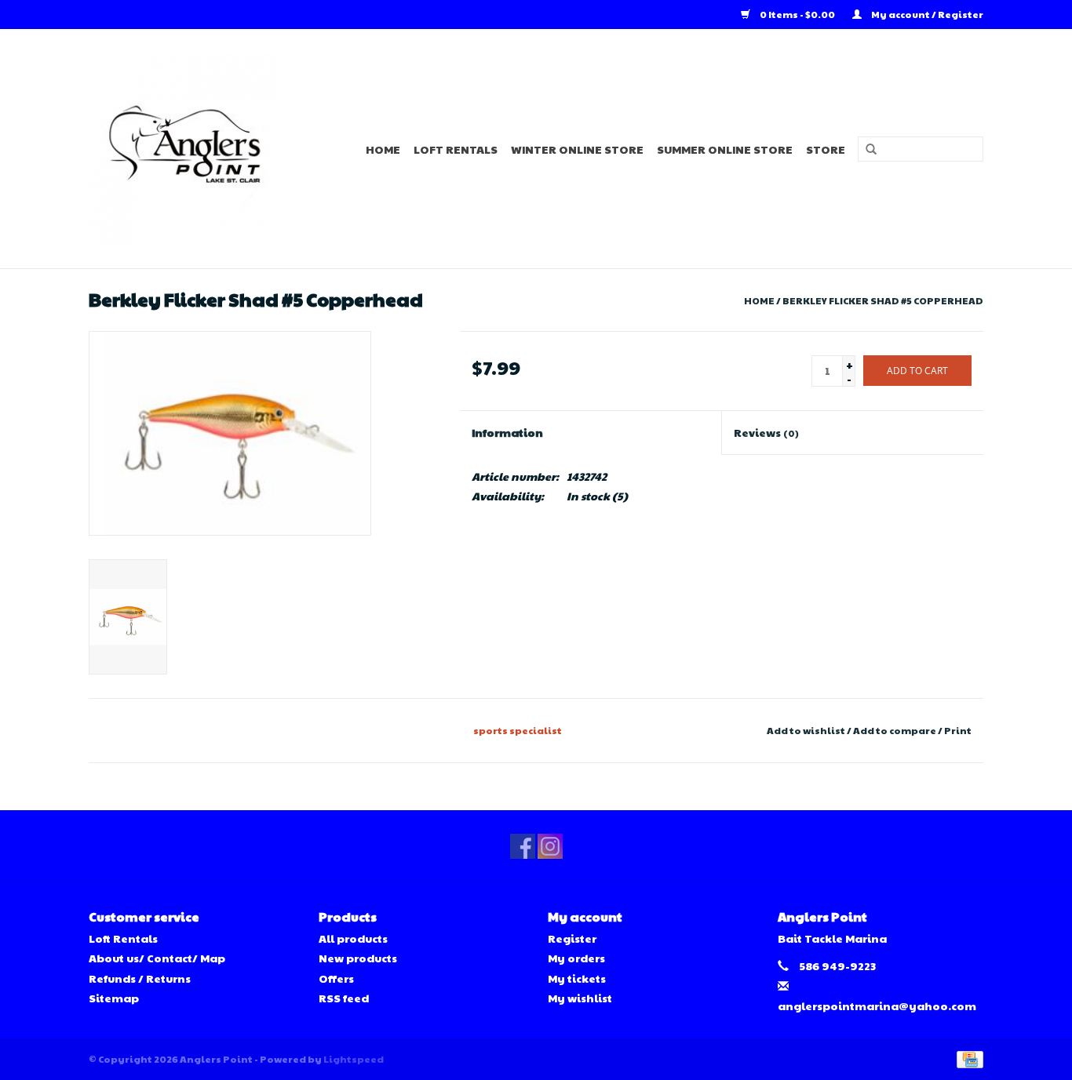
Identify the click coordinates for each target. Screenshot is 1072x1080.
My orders (576, 957)
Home (383, 149)
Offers (336, 978)
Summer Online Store (725, 149)
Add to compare (895, 730)
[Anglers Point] (194, 149)
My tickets (577, 978)
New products (358, 957)
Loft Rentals (456, 149)
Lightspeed (353, 1059)
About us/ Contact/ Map (157, 957)
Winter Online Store (577, 149)
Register (572, 938)
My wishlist (580, 997)
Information (507, 432)
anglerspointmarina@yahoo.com (877, 1005)
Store (825, 149)
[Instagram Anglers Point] (550, 846)
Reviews (766, 432)
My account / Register (926, 14)
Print (958, 730)
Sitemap (114, 997)
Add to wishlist (806, 730)
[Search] (865, 149)
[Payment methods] (967, 1058)
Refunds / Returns (140, 978)
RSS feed (344, 997)
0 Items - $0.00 (797, 14)
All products (353, 938)
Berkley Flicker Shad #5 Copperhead (882, 300)
